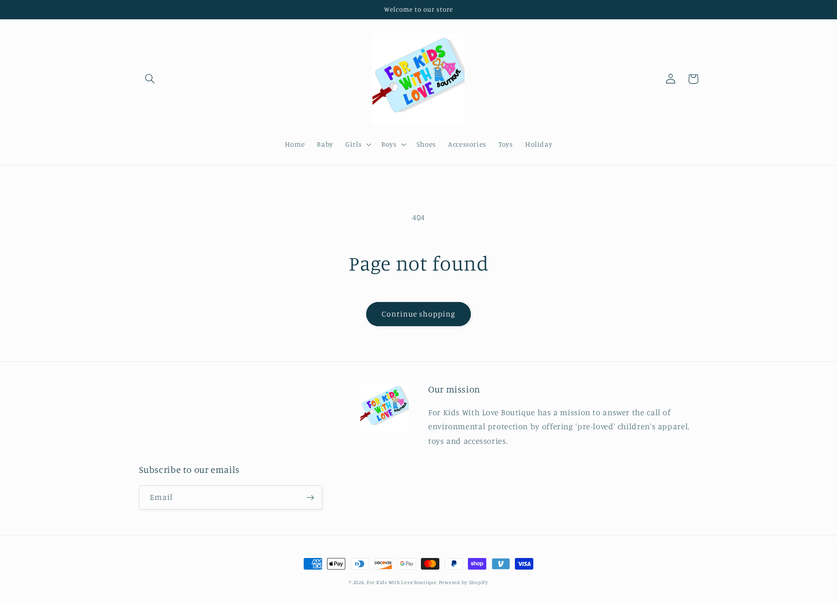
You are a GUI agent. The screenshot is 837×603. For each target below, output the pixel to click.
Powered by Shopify (463, 582)
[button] (150, 79)
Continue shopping (419, 313)
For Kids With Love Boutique (402, 582)
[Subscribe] (310, 497)
